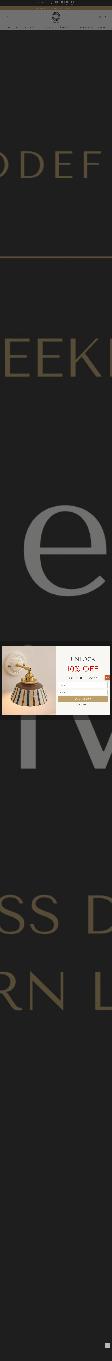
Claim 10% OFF (83, 699)
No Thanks (83, 704)
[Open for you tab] (107, 677)
